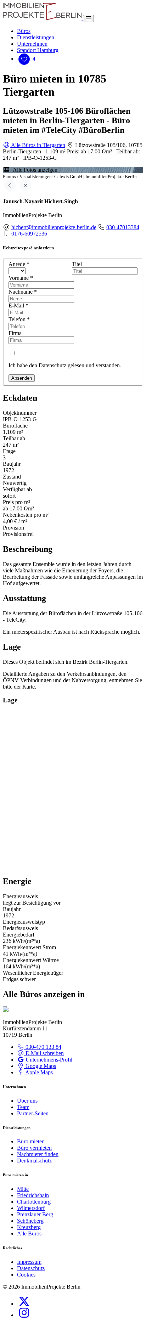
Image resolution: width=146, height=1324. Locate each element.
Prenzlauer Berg (35, 1214)
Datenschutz (31, 1268)
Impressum (29, 1262)
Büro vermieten (34, 1148)
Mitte (23, 1189)
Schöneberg (30, 1221)
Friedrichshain (33, 1195)
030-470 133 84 (42, 1047)
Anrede (19, 264)
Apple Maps (38, 1072)
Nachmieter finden (37, 1154)
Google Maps (40, 1066)
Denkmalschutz (34, 1161)
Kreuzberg (29, 1227)
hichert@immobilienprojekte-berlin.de (53, 227)
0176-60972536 (29, 234)
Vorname (21, 278)
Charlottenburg (34, 1202)
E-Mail (18, 305)
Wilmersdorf (31, 1208)
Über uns (27, 1101)
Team (23, 1107)
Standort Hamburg (37, 50)
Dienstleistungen (35, 37)
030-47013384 (122, 227)
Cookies (26, 1275)
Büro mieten (31, 1141)
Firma (15, 333)
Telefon (19, 319)
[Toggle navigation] (88, 18)
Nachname (23, 292)
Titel (77, 264)
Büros (23, 31)
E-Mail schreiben (44, 1053)
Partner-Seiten (33, 1113)
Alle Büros (29, 1233)
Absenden (21, 378)
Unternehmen (32, 44)
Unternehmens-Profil (48, 1060)
